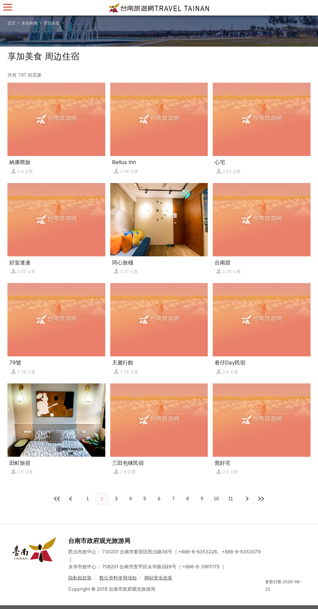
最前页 (57, 498)
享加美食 (51, 23)
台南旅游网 (159, 8)
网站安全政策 (158, 578)
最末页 (261, 498)
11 (230, 498)
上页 (246, 498)
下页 (71, 498)
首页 (11, 23)
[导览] (8, 7)
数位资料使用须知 (118, 578)
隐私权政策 (80, 578)
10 (216, 498)
